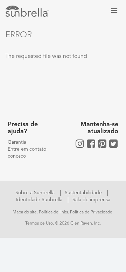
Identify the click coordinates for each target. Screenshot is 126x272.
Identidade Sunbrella (40, 199)
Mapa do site (25, 212)
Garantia (17, 142)
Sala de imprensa (91, 199)
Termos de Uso (39, 223)
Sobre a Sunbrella (35, 192)
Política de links (53, 212)
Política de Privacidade (91, 212)
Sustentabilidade (84, 192)
